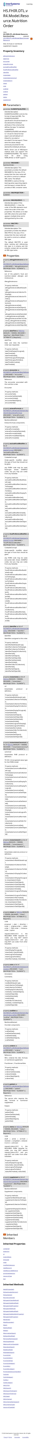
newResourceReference (10, 1271)
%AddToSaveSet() (8, 1289)
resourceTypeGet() (9, 1407)
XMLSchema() (7, 1399)
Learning (29, 4)
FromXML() (6, 1366)
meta (4, 1262)
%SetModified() (8, 1350)
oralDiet (5, 89)
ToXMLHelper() (8, 1383)
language (6, 1260)
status (5, 97)
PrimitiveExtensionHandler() (12, 1372)
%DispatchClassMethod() (11, 1300)
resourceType (7, 1276)
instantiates (6, 75)
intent (5, 83)
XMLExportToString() (9, 1393)
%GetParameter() (8, 1322)
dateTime (6, 59)
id (3, 1254)
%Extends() (6, 1319)
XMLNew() (6, 1396)
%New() (5, 1330)
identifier (6, 72)
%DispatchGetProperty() (10, 1306)
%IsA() (5, 1325)
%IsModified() (7, 1328)
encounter (6, 61)
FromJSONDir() (8, 1358)
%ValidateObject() (8, 1352)
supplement (7, 100)
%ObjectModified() (9, 1336)
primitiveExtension (9, 1273)
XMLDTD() (6, 1385)
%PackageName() (8, 1341)
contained (6, 1249)
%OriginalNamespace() (10, 1339)
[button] (4, 105)
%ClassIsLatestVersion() (10, 1292)
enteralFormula (8, 64)
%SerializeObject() (9, 1347)
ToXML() (5, 1380)
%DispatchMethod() (9, 1308)
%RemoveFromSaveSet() (11, 1344)
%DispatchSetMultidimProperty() (13, 1314)
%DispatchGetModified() (11, 1303)
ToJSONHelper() (8, 1377)
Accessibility (25, 1437)
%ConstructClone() (9, 1298)
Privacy (5, 1437)
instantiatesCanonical (10, 78)
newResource (7, 1268)
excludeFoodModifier (10, 67)
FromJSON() (7, 1355)
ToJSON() (6, 1374)
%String (21, 331)
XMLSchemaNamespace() (11, 1402)
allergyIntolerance (9, 56)
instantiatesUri (7, 81)
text (4, 1279)
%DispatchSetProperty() (10, 1317)
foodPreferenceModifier (10, 70)
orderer (5, 92)
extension (6, 1251)
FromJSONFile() (8, 1361)
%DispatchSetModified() (10, 1311)
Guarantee (17, 1437)
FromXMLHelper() (9, 1369)
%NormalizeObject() (9, 1333)
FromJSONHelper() (9, 1363)
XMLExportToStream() (10, 1391)
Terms (10, 1437)
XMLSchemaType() (9, 1404)
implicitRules (7, 1257)
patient (5, 94)
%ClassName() (7, 1295)
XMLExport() (7, 1388)
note (4, 86)
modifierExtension (9, 1265)
